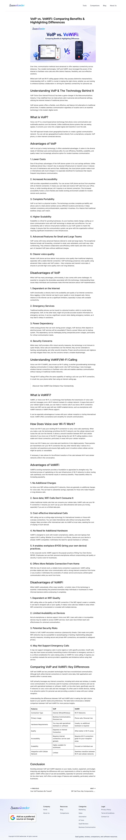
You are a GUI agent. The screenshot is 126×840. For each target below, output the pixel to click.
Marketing (82, 809)
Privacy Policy (106, 809)
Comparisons (94, 5)
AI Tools (81, 820)
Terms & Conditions (107, 813)
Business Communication (87, 827)
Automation (82, 816)
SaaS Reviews (83, 824)
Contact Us (105, 816)
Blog (104, 5)
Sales (80, 813)
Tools (85, 5)
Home (45, 809)
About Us (113, 5)
